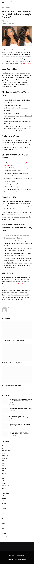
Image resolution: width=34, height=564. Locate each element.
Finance (4, 506)
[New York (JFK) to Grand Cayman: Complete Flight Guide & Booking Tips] (5, 434)
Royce (7, 21)
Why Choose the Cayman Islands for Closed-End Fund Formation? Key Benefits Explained (20, 400)
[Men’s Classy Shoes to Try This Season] (17, 352)
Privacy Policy (21, 555)
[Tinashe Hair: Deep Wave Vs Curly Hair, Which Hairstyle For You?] (17, 36)
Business (4, 465)
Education (4, 491)
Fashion (20, 21)
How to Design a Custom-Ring (11, 385)
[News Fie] (17, 2)
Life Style (4, 533)
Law (3, 528)
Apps (3, 448)
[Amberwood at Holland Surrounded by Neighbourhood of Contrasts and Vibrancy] (5, 418)
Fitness (3, 511)
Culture (3, 480)
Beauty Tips (5, 458)
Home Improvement (7, 526)
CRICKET (4, 478)
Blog (3, 460)
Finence (4, 508)
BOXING (3, 463)
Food (3, 513)
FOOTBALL (4, 516)
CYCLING (4, 483)
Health (3, 523)
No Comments (5, 23)
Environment (5, 496)
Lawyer (3, 531)
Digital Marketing (6, 485)
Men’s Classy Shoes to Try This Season (14, 363)
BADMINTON (5, 455)
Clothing (4, 470)
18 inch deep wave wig (25, 63)
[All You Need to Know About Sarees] (17, 329)
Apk (2, 445)
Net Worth (4, 536)
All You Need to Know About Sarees (13, 340)
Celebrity (4, 468)
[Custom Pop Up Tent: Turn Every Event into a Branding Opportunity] (5, 426)
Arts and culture (6, 450)
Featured (4, 503)
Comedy (4, 473)
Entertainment (5, 493)
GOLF (3, 518)
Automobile (5, 453)
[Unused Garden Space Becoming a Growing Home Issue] (5, 410)
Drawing (4, 488)
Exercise (4, 498)
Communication (6, 475)
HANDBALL (4, 521)
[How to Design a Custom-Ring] (17, 374)
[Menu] (3, 2)
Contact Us (12, 555)
